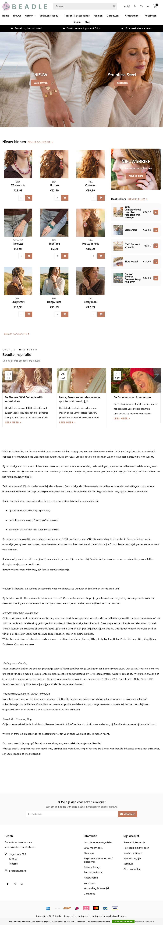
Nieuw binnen (56, 486)
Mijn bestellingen (133, 853)
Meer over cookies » (144, 921)
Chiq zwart (18, 301)
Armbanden (131, 15)
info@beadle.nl (17, 870)
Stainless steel (49, 15)
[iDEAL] (77, 908)
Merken (29, 15)
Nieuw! (17, 15)
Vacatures (90, 883)
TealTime (54, 243)
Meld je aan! (136, 175)
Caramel (90, 185)
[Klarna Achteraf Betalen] (86, 908)
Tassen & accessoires (77, 15)
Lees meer (12, 422)
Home (5, 15)
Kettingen (151, 15)
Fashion (98, 15)
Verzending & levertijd (96, 888)
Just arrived (41, 82)
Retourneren (91, 877)
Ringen (77, 22)
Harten (54, 185)
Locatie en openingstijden (98, 842)
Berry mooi (90, 301)
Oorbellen (113, 15)
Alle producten (132, 869)
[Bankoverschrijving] (58, 908)
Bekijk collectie (40, 142)
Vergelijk (128, 863)
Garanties (89, 893)
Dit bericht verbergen (123, 921)
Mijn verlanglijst (132, 858)
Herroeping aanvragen (136, 847)
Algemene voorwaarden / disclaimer (98, 860)
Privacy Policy (92, 867)
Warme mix (18, 185)
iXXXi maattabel (93, 847)
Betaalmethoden (93, 872)
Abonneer (129, 814)
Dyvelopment (120, 916)
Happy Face (54, 301)
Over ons (89, 853)
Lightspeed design (100, 916)
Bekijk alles (137, 199)
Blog (87, 22)
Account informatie (134, 842)
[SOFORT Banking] (67, 908)
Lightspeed (82, 916)
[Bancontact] (105, 908)
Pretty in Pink (90, 243)
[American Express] (48, 908)
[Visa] (115, 908)
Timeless (18, 243)
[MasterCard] (96, 908)
